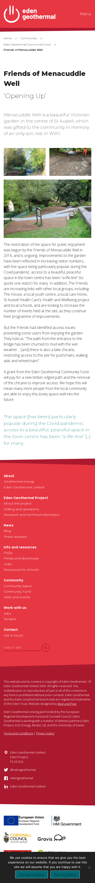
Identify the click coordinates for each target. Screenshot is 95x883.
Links (8, 564)
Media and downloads (21, 558)
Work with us (15, 608)
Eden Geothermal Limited (24, 487)
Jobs (7, 613)
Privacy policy (45, 733)
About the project (18, 503)
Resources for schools (21, 569)
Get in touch (13, 635)
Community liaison (18, 586)
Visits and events (17, 597)
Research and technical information (32, 515)
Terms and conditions (18, 733)
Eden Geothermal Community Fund (27, 44)
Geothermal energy (19, 481)
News (8, 525)
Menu (85, 14)
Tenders (10, 619)
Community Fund (17, 591)
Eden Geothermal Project (26, 498)
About (9, 476)
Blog (7, 531)
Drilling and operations (21, 509)
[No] (89, 867)
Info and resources (20, 547)
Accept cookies (31, 874)
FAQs (8, 553)
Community (29, 38)
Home (8, 38)
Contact (11, 629)
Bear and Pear (67, 704)
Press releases (15, 536)
